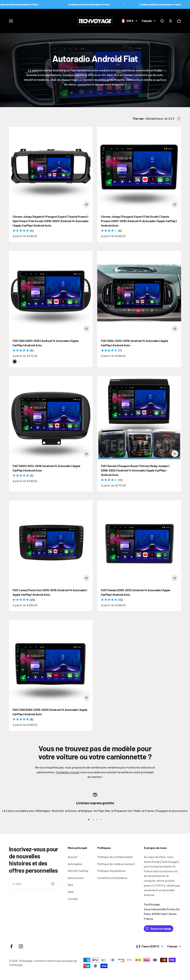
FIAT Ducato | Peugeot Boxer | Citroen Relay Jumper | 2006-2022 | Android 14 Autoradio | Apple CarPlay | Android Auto (135, 470)
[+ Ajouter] (86, 204)
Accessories (76, 878)
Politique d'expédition (111, 870)
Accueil (72, 857)
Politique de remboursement (116, 864)
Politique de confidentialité (115, 857)
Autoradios (75, 864)
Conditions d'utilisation (112, 878)
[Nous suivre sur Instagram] (20, 946)
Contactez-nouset (68, 772)
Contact (73, 898)
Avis (70, 884)
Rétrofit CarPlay (78, 870)
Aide (71, 891)
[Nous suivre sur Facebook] (11, 946)
